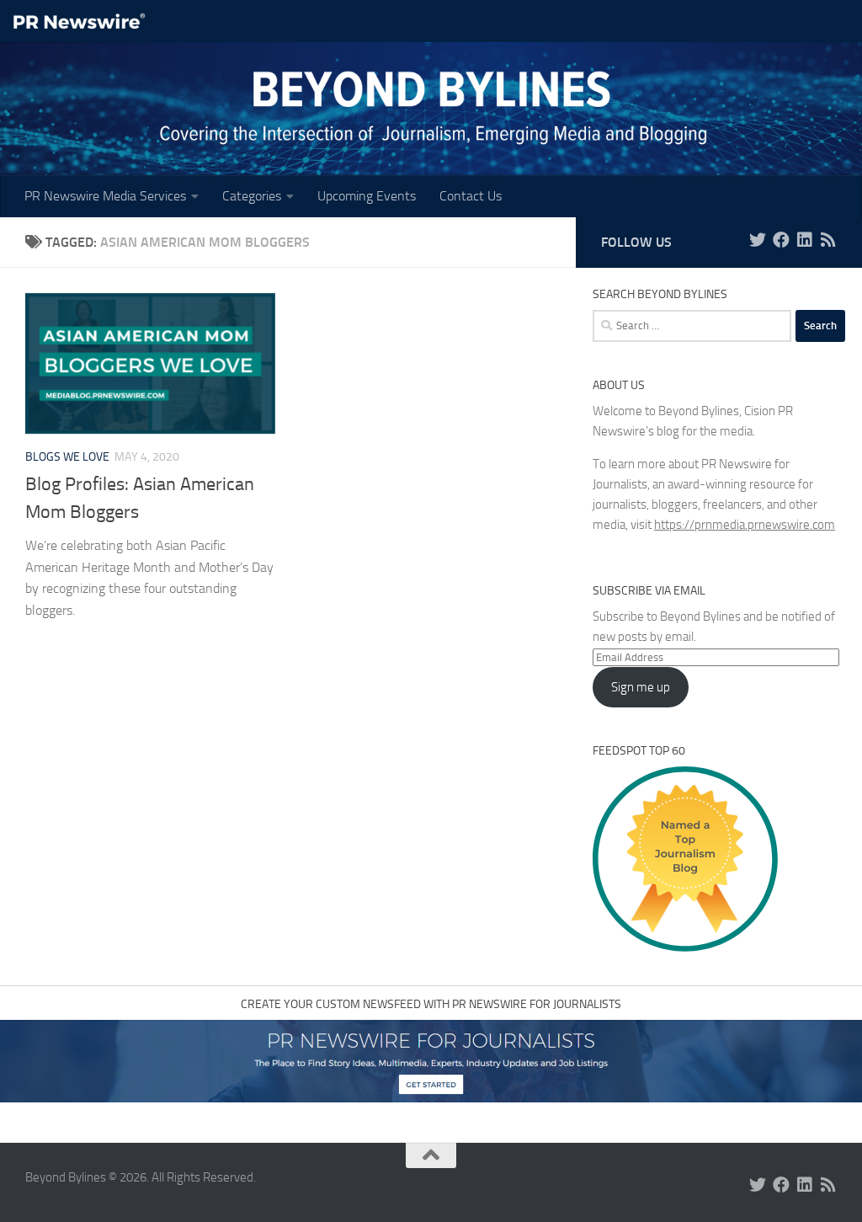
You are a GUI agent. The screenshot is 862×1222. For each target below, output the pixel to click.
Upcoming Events (366, 196)
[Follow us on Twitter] (757, 240)
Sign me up (640, 687)
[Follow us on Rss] (828, 240)
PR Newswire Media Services (105, 196)
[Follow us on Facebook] (781, 240)
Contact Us (470, 196)
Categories (251, 196)
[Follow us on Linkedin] (804, 240)
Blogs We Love (67, 457)
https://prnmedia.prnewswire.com (744, 524)
